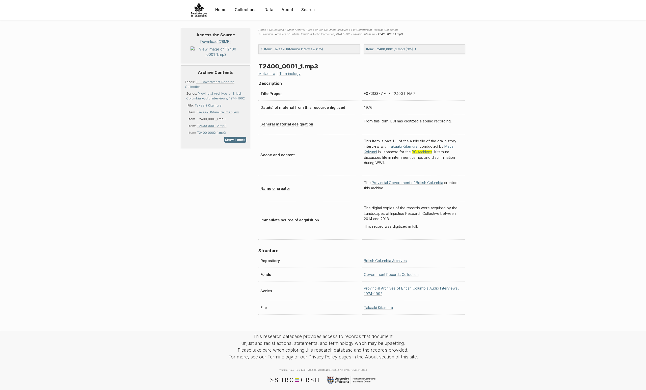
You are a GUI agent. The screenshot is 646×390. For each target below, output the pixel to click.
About (287, 9)
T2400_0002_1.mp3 (211, 133)
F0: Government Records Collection (374, 30)
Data (268, 9)
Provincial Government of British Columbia (407, 182)
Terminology (290, 73)
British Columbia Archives (331, 30)
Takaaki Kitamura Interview (218, 112)
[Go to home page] (199, 10)
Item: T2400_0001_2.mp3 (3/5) (389, 49)
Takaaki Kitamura (208, 105)
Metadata (266, 73)
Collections (245, 9)
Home (221, 9)
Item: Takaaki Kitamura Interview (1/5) (293, 49)
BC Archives (422, 152)
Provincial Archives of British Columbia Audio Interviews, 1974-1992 (305, 34)
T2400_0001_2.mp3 (211, 126)
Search (308, 9)
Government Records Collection (391, 274)
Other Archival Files (299, 30)
